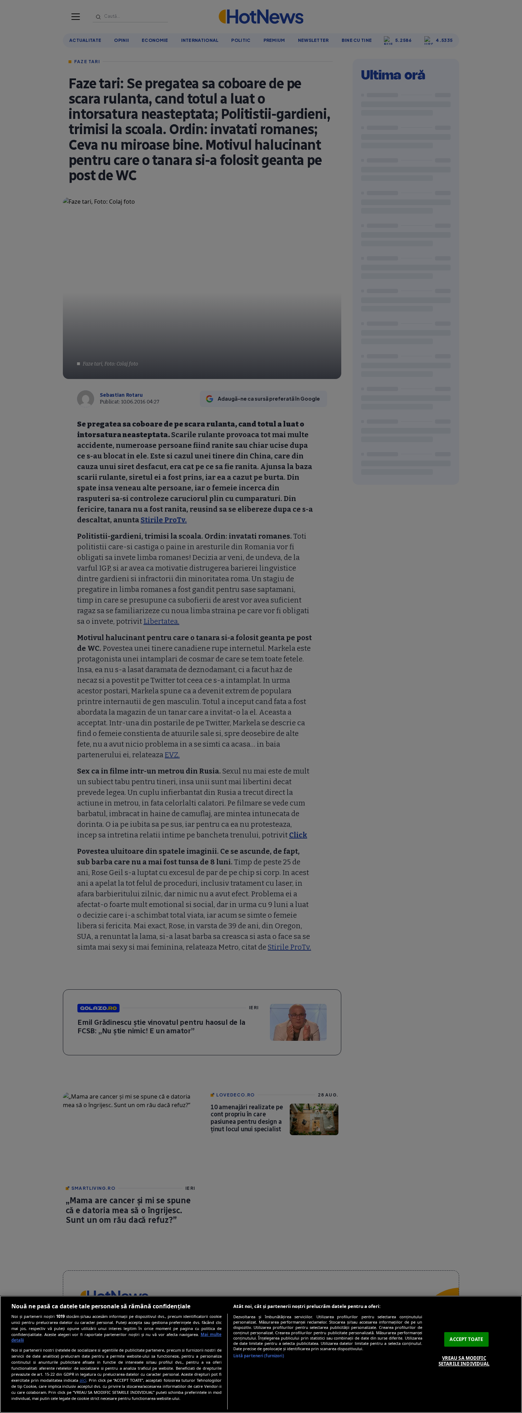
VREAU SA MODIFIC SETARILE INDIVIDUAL (464, 1361)
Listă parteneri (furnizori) (258, 1355)
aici (83, 1380)
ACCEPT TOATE (466, 1339)
